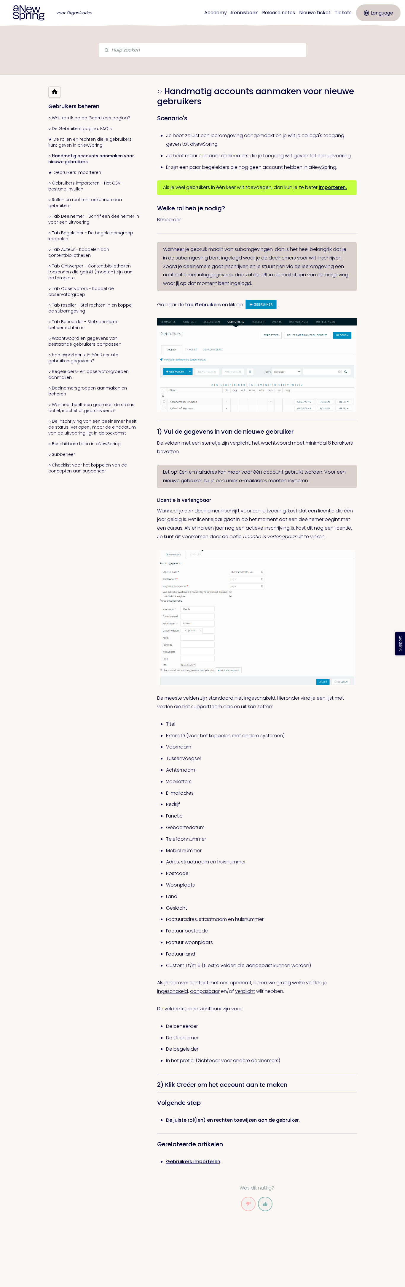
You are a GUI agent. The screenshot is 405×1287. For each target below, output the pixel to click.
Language (382, 12)
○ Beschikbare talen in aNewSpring (84, 444)
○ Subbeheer (61, 454)
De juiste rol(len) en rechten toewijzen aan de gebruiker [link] (232, 1120)
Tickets (343, 12)
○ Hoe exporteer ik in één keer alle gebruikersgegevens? (83, 358)
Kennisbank (244, 12)
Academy (215, 12)
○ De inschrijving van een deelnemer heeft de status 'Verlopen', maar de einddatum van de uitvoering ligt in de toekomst (92, 427)
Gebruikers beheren (73, 106)
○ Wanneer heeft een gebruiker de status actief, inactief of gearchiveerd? (91, 407)
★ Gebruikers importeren (74, 172)
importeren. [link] (333, 187)
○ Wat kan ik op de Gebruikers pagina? (89, 118)
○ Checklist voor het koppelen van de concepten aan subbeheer (87, 468)
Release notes (278, 12)
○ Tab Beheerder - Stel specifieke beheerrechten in (82, 325)
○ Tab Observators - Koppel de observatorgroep (81, 291)
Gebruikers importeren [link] (193, 1161)
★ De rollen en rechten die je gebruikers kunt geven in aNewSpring (90, 142)
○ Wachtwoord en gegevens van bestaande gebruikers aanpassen (84, 341)
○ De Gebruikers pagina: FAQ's (80, 129)
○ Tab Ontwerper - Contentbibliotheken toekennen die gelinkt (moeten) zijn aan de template (90, 272)
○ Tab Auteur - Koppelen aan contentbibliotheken (78, 252)
